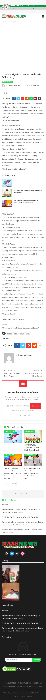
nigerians (9, 333)
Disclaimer (10, 686)
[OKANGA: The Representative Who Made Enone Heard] (7, 193)
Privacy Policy (26, 686)
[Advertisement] (23, 47)
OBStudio (28, 696)
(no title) (5, 505)
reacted (15, 333)
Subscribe (35, 406)
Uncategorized (7, 81)
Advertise (11, 683)
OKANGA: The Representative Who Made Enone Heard (21, 517)
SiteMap (38, 683)
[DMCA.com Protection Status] (16, 669)
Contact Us (25, 683)
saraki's (22, 333)
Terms (40, 686)
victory (28, 333)
